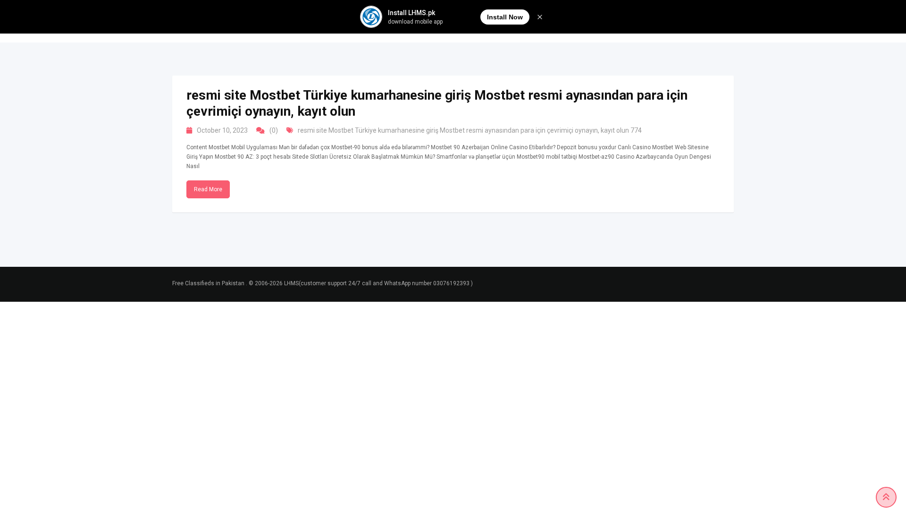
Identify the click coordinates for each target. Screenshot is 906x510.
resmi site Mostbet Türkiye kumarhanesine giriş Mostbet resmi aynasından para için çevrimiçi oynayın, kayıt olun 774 (470, 130)
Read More (208, 189)
